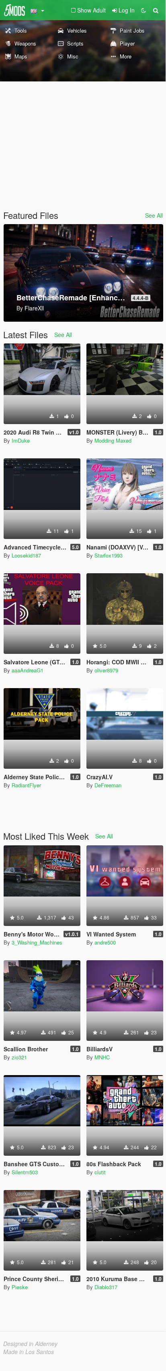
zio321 (19, 1057)
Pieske (20, 1287)
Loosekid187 (26, 555)
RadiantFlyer (26, 785)
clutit (100, 1172)
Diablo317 (105, 1287)
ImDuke (21, 440)
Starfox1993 (108, 555)
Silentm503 (25, 1172)
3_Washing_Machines (37, 942)
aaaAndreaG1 (27, 670)
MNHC (102, 1057)
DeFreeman (107, 785)
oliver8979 (106, 670)
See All (154, 215)
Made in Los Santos (28, 1352)
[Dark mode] (143, 10)
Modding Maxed (112, 440)
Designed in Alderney (30, 1344)
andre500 (105, 942)
